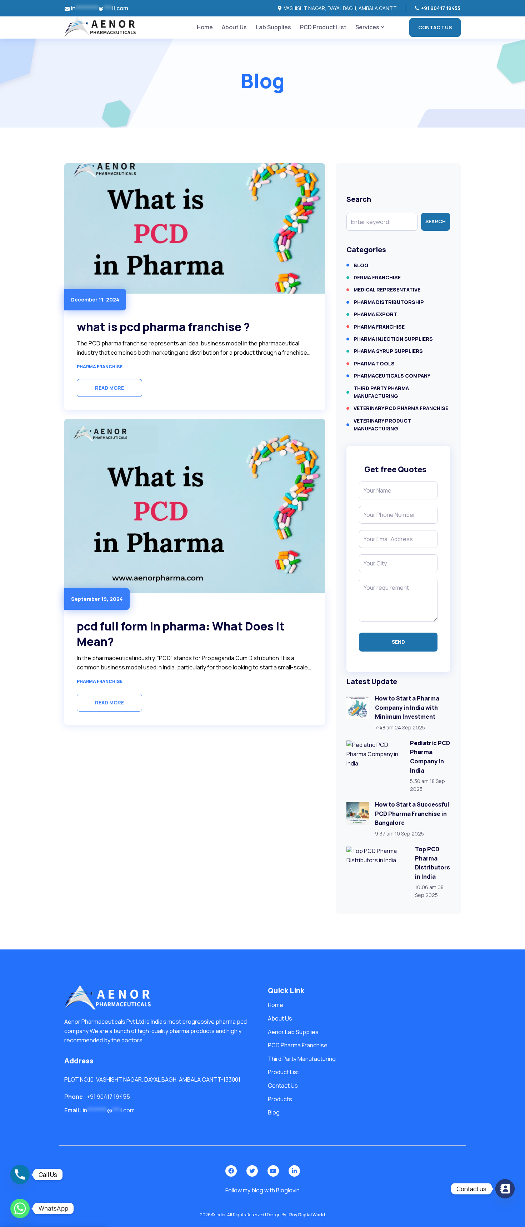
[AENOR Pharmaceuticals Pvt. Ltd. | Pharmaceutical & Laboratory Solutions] (100, 26)
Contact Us (435, 27)
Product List (283, 1072)
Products (280, 1099)
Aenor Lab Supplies (293, 1032)
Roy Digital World (307, 1215)
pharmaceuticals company (392, 375)
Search (435, 221)
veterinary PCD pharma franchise (401, 408)
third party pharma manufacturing (381, 392)
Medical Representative (387, 289)
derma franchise (377, 277)
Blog (361, 265)
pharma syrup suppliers (388, 351)
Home (205, 27)
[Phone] (20, 1174)
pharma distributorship (389, 302)
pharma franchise (99, 367)
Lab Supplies (273, 27)
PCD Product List (323, 27)
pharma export (375, 314)
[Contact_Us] (505, 1188)
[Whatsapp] (20, 1208)
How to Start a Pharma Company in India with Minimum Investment (407, 707)
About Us (234, 27)
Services (367, 27)
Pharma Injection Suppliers (393, 338)
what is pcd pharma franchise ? (163, 327)
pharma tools (374, 363)
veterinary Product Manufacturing (382, 424)
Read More (109, 387)
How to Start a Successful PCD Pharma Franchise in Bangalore (412, 813)
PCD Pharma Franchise (298, 1045)
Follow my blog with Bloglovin (262, 1190)
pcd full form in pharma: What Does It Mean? (181, 633)
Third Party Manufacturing (302, 1059)
